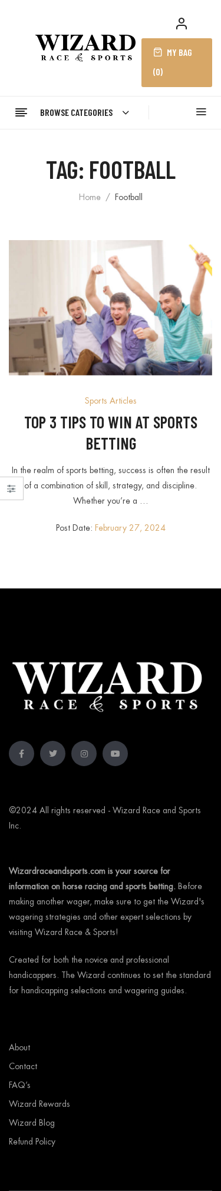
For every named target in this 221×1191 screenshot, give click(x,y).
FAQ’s (20, 1085)
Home (90, 197)
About (19, 1047)
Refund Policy (32, 1141)
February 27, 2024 (130, 528)
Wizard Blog (32, 1123)
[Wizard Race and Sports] (85, 46)
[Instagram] (84, 753)
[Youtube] (115, 753)
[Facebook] (21, 753)
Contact (23, 1066)
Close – (11, 492)
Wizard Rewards (39, 1104)
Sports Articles (111, 401)
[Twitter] (52, 753)
